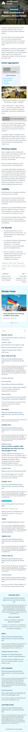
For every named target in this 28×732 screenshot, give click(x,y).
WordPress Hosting (6, 444)
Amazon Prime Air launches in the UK (12, 347)
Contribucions (8, 705)
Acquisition (5, 263)
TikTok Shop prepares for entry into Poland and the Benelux (21, 278)
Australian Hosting (6, 574)
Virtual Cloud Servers (14, 617)
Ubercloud (6, 536)
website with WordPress (14, 453)
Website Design (14, 9)
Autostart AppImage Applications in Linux (13, 522)
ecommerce (20, 263)
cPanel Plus (6, 481)
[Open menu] (24, 2)
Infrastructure (15, 266)
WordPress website (7, 463)
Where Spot (6, 425)
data (14, 263)
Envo (4, 633)
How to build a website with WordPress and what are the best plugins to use (13, 448)
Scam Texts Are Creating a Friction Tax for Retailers (7, 277)
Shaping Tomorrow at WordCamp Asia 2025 (14, 471)
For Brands (5, 83)
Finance (4, 266)
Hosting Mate (14, 595)
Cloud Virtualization (7, 690)
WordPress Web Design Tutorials (10, 651)
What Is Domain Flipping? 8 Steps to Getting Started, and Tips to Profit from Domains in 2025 (14, 579)
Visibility (5, 82)
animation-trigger (6, 342)
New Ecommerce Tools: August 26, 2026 (13, 345)
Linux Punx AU (7, 556)
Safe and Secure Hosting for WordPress (12, 384)
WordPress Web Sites (7, 378)
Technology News (6, 468)
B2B (10, 263)
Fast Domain (5, 508)
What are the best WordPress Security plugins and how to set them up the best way (13, 360)
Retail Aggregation (7, 78)
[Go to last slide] (4, 308)
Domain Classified (6, 394)
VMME (4, 519)
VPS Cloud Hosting (6, 381)
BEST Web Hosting (9, 356)
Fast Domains (7, 668)
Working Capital (7, 80)
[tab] (11, 322)
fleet (9, 266)
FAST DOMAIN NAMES (6, 500)
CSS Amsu (5, 409)
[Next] (24, 308)
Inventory (22, 266)
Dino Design (11, 19)
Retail (3, 268)
